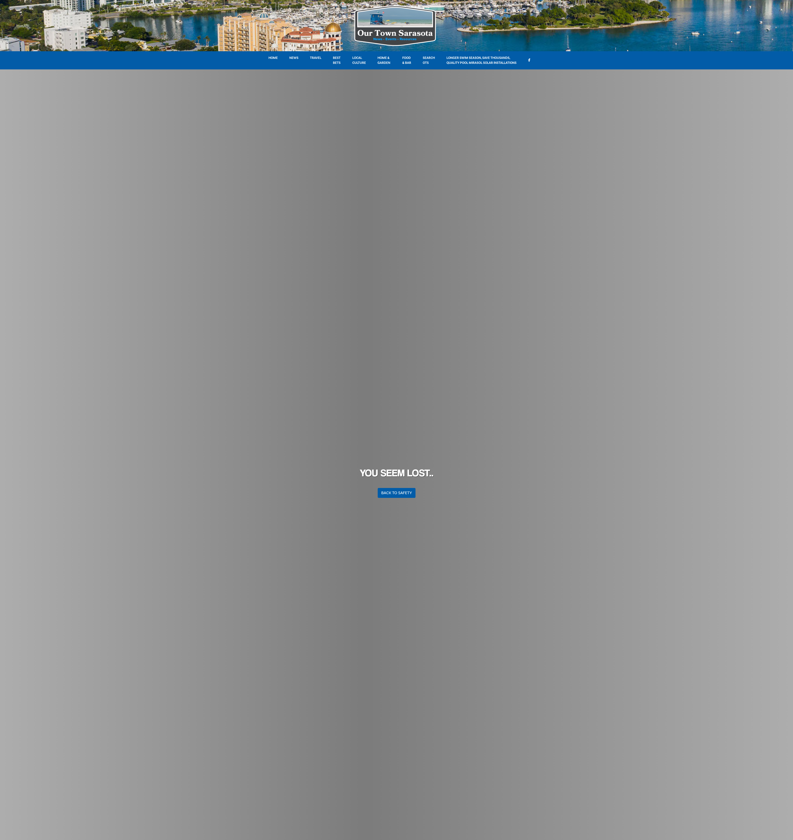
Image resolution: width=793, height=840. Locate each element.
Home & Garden (384, 60)
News (293, 58)
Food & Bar (406, 60)
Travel (315, 58)
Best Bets (337, 60)
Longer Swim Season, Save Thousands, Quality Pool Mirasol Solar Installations (481, 60)
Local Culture (359, 60)
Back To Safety (396, 493)
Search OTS (429, 60)
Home (273, 58)
